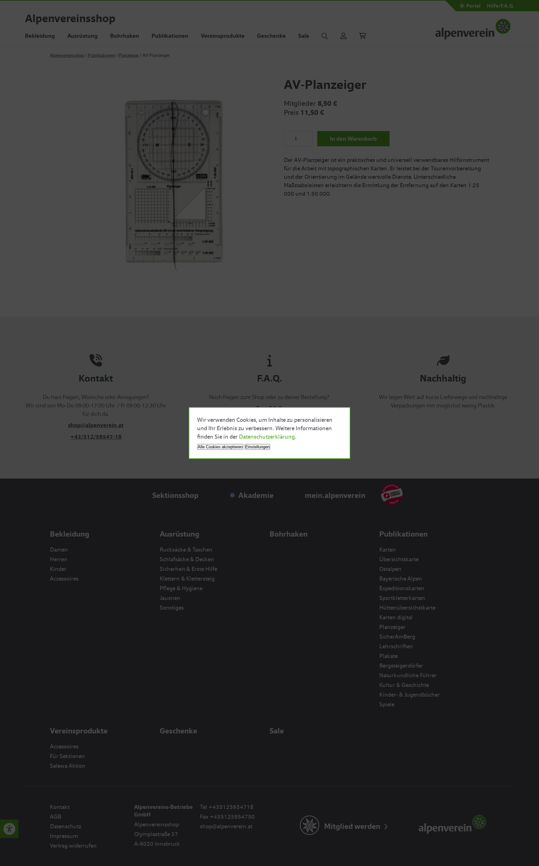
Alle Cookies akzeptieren (220, 447)
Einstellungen (257, 447)
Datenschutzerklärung (267, 436)
